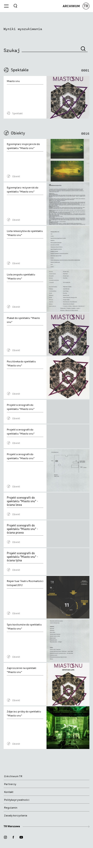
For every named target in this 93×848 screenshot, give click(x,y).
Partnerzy (10, 784)
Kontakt (8, 792)
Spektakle (20, 69)
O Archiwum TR (13, 776)
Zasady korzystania (15, 815)
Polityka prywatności (16, 799)
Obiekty (18, 133)
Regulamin (10, 807)
